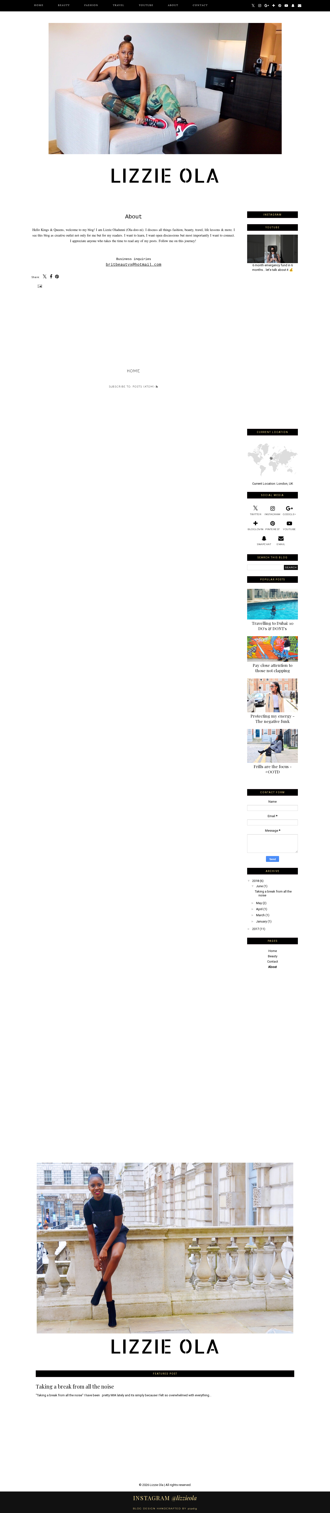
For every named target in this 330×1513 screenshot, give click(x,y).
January (261, 921)
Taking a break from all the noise (75, 1386)
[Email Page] (39, 286)
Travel (118, 5)
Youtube (146, 5)
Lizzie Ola (156, 1485)
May (259, 903)
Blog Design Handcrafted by (165, 1508)
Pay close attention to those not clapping (272, 668)
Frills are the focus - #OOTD (273, 769)
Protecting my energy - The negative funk (272, 718)
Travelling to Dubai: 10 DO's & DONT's (273, 625)
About (173, 5)
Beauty (64, 5)
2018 (255, 881)
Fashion (91, 5)
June (259, 886)
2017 (255, 929)
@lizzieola (165, 1498)
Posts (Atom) (144, 387)
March (260, 915)
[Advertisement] (272, 350)
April (259, 909)
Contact (200, 5)
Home (38, 5)
